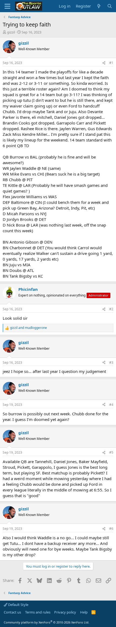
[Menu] (7, 6)
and (28, 328)
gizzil (11, 32)
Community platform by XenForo (46, 622)
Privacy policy (65, 612)
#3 (111, 362)
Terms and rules (37, 612)
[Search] (109, 6)
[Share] (103, 63)
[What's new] (99, 6)
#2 (111, 309)
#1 (111, 62)
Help (84, 612)
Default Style (17, 604)
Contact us (12, 612)
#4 (111, 404)
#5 (111, 452)
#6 (111, 528)
